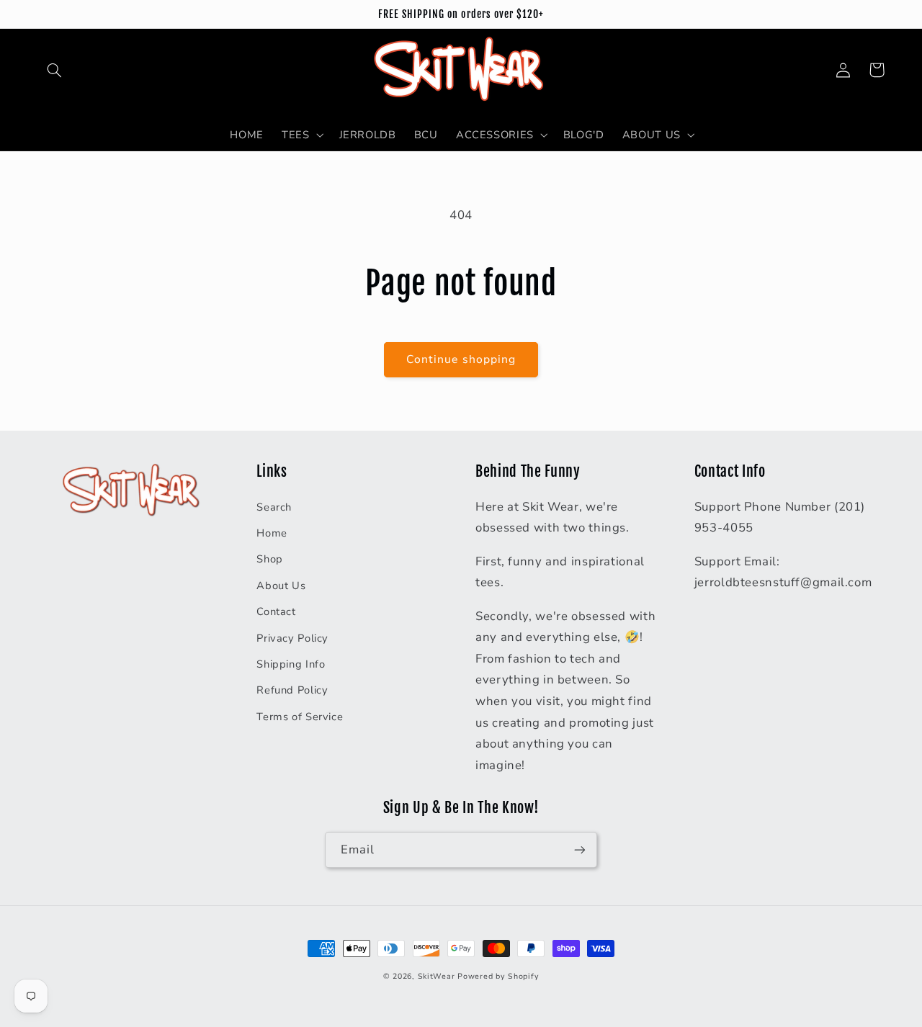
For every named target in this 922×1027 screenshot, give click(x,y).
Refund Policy (292, 690)
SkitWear (436, 976)
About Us (280, 585)
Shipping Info (290, 664)
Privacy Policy (292, 638)
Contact (275, 611)
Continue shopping (461, 359)
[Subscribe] (579, 849)
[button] (54, 69)
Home (271, 533)
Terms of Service (299, 716)
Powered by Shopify (498, 976)
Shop (269, 559)
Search (274, 507)
